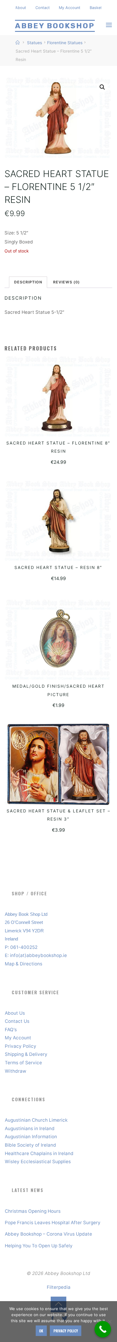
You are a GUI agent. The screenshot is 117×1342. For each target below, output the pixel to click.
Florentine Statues (64, 42)
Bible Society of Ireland (30, 1145)
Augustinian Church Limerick (36, 1120)
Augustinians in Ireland (30, 1128)
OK (41, 1330)
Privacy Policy (20, 1046)
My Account (69, 7)
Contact (42, 7)
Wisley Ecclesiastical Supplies (38, 1161)
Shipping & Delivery (26, 1054)
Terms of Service (23, 1062)
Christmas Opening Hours (33, 1211)
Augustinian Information (31, 1136)
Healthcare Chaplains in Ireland (39, 1153)
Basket (96, 7)
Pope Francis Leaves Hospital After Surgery (52, 1222)
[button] (102, 87)
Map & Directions (23, 964)
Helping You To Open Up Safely (39, 1246)
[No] (109, 1322)
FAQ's (11, 1029)
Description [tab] (28, 282)
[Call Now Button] (102, 1329)
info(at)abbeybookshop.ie (38, 955)
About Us (15, 1013)
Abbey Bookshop (55, 25)
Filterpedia (58, 1287)
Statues (34, 42)
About (20, 7)
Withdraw (15, 1071)
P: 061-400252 (21, 947)
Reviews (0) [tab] (66, 282)
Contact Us (17, 1021)
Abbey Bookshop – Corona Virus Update (48, 1234)
